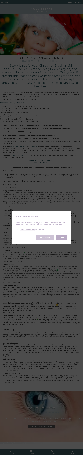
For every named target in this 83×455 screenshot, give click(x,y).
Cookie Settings (45, 237)
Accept (61, 237)
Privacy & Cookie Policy (27, 230)
